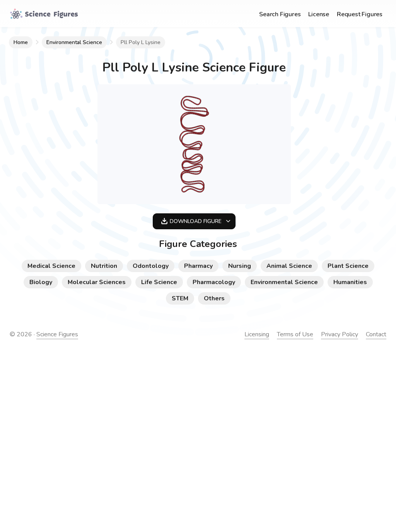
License (318, 14)
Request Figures (359, 14)
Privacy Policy (339, 334)
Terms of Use (295, 334)
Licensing (256, 334)
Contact (376, 334)
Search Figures (279, 14)
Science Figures (57, 334)
